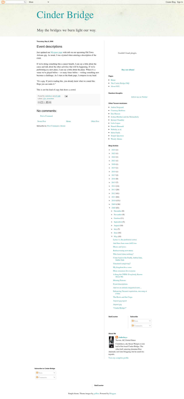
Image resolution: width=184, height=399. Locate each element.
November (118, 214)
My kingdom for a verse (122, 267)
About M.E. (115, 86)
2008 (114, 207)
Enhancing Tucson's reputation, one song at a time (130, 292)
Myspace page (56, 52)
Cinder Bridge (65, 14)
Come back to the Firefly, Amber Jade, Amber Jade (127, 258)
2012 (114, 193)
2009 (114, 204)
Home (68, 121)
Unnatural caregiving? (122, 263)
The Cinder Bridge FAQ (120, 83)
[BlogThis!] (41, 102)
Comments (138, 325)
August (117, 225)
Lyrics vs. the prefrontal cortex (125, 239)
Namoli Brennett (117, 126)
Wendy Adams (116, 139)
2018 (114, 171)
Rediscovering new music (123, 250)
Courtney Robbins (118, 110)
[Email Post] (65, 96)
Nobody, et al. (116, 129)
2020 (114, 164)
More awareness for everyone (124, 270)
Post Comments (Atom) (56, 125)
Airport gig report (120, 300)
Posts (136, 321)
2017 (114, 175)
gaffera (96, 393)
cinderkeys (122, 337)
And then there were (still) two (125, 243)
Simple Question (117, 135)
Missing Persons (119, 280)
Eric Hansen (115, 113)
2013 (114, 189)
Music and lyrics (119, 246)
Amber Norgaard (117, 107)
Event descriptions (120, 284)
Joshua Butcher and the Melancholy (125, 116)
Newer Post (41, 121)
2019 (114, 167)
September (118, 221)
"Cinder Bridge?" (119, 308)
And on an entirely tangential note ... (127, 287)
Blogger (112, 393)
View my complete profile (119, 357)
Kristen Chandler (117, 120)
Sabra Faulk (115, 132)
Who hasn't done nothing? (123, 254)
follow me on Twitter (139, 97)
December (118, 211)
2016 (114, 178)
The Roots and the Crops (122, 297)
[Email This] (39, 102)
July (116, 229)
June (116, 232)
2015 (114, 182)
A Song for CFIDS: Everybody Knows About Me (127, 275)
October (117, 218)
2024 (114, 149)
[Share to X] (44, 102)
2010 (114, 200)
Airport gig (117, 304)
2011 (114, 197)
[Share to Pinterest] (50, 102)
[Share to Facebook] (47, 102)
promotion (50, 98)
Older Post (95, 121)
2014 (114, 186)
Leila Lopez (115, 123)
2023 (114, 153)
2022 (114, 157)
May (116, 236)
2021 (114, 160)
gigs (44, 98)
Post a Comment (46, 116)
